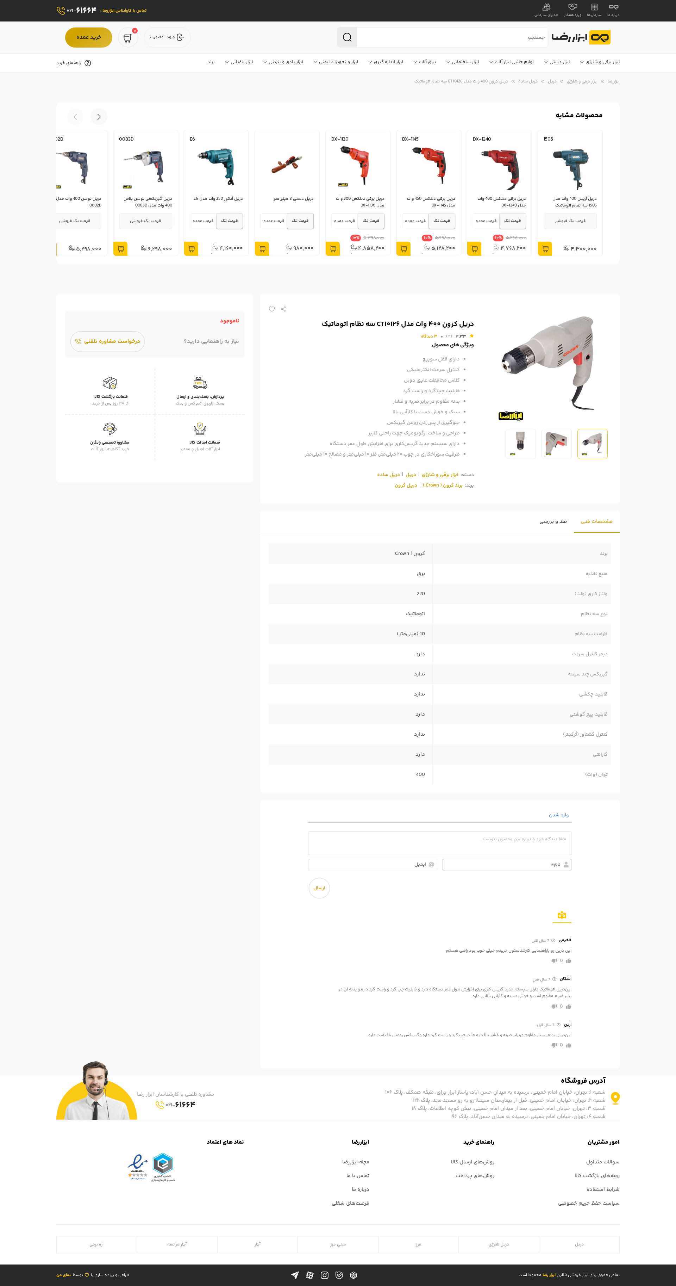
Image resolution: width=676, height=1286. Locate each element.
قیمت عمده (486, 221)
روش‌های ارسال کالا (472, 1162)
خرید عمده (88, 37)
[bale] (339, 1275)
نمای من (63, 1275)
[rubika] (353, 1275)
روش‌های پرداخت (475, 1176)
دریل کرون (406, 485)
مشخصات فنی (597, 522)
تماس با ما (357, 1176)
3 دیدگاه (429, 336)
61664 (82, 10)
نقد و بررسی (553, 522)
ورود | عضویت (162, 37)
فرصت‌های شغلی (350, 1203)
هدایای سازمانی (546, 15)
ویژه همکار (572, 15)
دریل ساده (528, 81)
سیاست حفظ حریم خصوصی (589, 1203)
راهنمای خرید (68, 63)
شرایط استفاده (603, 1190)
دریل (552, 81)
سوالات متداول (603, 1162)
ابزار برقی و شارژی (582, 81)
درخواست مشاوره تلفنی (112, 341)
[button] (75, 116)
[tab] (597, 522)
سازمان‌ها (594, 15)
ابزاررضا (614, 81)
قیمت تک (512, 221)
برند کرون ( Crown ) (443, 485)
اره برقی (96, 1244)
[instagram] (324, 1275)
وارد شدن (559, 815)
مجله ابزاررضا (355, 1162)
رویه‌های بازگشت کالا (597, 1176)
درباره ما (613, 15)
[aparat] (310, 1275)
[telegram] (295, 1275)
